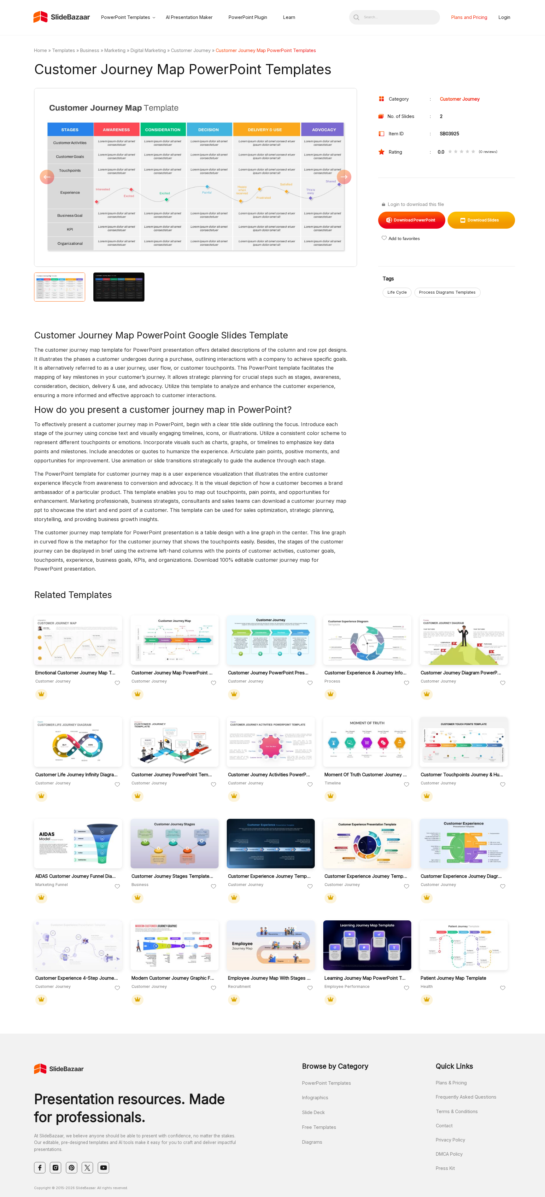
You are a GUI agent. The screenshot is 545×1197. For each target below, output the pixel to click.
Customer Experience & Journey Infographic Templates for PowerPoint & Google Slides (366, 672)
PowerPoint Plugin (248, 17)
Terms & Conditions (457, 1111)
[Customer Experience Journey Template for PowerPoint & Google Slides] (271, 844)
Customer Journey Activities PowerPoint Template (269, 774)
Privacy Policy (450, 1139)
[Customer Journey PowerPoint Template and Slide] (175, 742)
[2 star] (456, 152)
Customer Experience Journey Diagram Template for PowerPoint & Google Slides (462, 876)
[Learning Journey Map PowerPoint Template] (367, 945)
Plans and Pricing (469, 17)
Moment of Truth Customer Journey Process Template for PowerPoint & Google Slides (366, 774)
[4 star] (467, 152)
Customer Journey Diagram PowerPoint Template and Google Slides (462, 672)
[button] (115, 178)
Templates (63, 50)
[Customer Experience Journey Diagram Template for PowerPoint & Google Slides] (464, 844)
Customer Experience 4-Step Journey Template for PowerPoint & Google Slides (76, 978)
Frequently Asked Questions (466, 1097)
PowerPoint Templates (125, 17)
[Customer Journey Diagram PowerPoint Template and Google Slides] (464, 640)
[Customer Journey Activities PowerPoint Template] (271, 742)
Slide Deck (313, 1112)
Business (89, 50)
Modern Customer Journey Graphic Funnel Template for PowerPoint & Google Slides (173, 978)
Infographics (315, 1097)
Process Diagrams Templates (447, 292)
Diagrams (312, 1142)
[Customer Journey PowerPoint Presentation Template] (271, 640)
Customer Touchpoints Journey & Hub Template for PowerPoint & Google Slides (462, 774)
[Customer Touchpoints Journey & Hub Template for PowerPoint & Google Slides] (464, 742)
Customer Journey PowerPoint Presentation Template (269, 672)
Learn (289, 17)
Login (504, 17)
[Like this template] (117, 683)
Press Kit (445, 1168)
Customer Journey (191, 50)
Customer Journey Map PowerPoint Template (173, 672)
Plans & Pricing (451, 1082)
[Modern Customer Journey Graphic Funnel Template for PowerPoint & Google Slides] (175, 945)
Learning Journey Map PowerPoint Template (366, 978)
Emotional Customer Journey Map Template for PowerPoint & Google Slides (76, 672)
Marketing (115, 50)
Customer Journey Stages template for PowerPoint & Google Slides (173, 876)
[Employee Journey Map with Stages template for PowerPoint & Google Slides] (271, 945)
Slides (483, 220)
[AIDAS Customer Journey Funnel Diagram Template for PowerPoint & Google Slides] (78, 844)
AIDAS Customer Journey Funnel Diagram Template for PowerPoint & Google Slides (76, 876)
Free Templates (319, 1127)
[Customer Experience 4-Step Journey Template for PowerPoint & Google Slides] (78, 945)
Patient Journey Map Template (453, 978)
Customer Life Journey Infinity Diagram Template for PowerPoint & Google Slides (76, 774)
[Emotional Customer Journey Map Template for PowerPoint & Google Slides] (78, 640)
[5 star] (473, 152)
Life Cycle (397, 292)
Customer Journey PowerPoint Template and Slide (173, 774)
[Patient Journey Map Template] (464, 945)
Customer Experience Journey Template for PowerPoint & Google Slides (269, 876)
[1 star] (450, 152)
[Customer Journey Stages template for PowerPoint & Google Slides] (175, 844)
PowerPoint (414, 220)
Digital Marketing (148, 50)
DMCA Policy (449, 1154)
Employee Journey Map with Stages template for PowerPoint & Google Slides (269, 978)
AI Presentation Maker (189, 17)
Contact (444, 1125)
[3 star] (461, 152)
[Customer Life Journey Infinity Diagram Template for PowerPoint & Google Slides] (78, 742)
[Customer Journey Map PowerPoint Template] (175, 640)
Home (40, 50)
